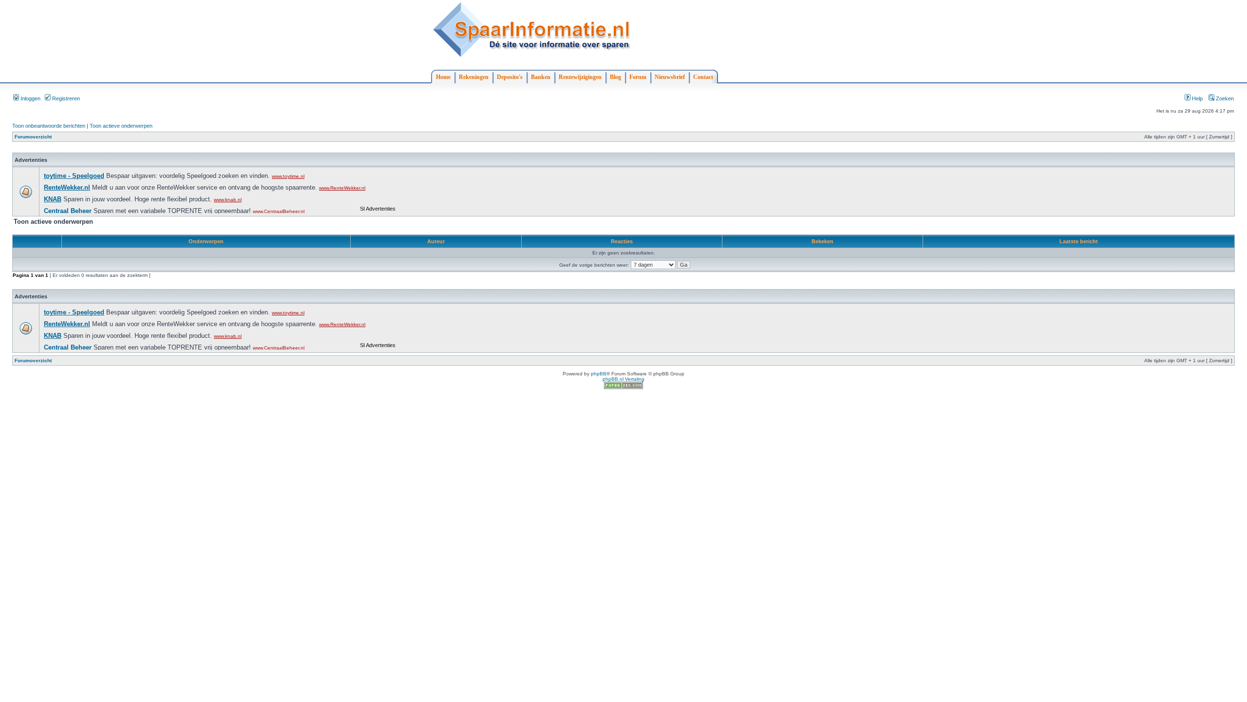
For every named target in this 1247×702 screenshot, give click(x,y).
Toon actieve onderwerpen (121, 126)
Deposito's (510, 77)
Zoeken (1224, 98)
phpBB (598, 373)
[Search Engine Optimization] (623, 387)
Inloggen (29, 98)
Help (1196, 98)
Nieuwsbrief (670, 77)
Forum (637, 77)
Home (443, 77)
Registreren (65, 98)
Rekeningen (474, 77)
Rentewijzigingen (580, 77)
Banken (540, 77)
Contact (703, 77)
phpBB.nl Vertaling (623, 379)
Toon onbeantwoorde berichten (48, 126)
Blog (615, 77)
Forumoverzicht (33, 136)
